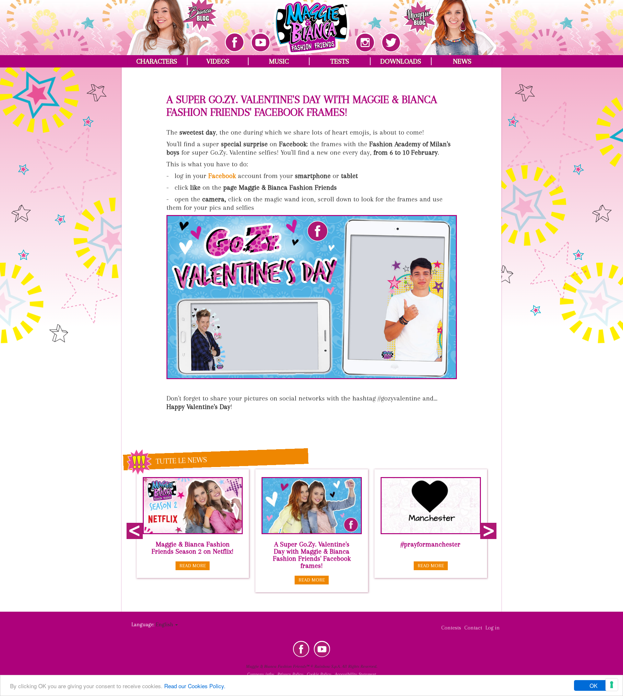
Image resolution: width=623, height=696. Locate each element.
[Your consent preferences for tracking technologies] (611, 684)
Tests (339, 61)
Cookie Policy (319, 674)
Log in (492, 628)
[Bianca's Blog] (173, 23)
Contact (473, 628)
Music (279, 61)
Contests (451, 628)
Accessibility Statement (355, 674)
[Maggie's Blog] (448, 23)
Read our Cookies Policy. (195, 686)
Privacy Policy (290, 674)
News (462, 61)
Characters (156, 61)
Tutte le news (181, 460)
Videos (217, 61)
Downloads (400, 61)
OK (593, 685)
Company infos (260, 674)
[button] (167, 624)
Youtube (322, 649)
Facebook (301, 649)
